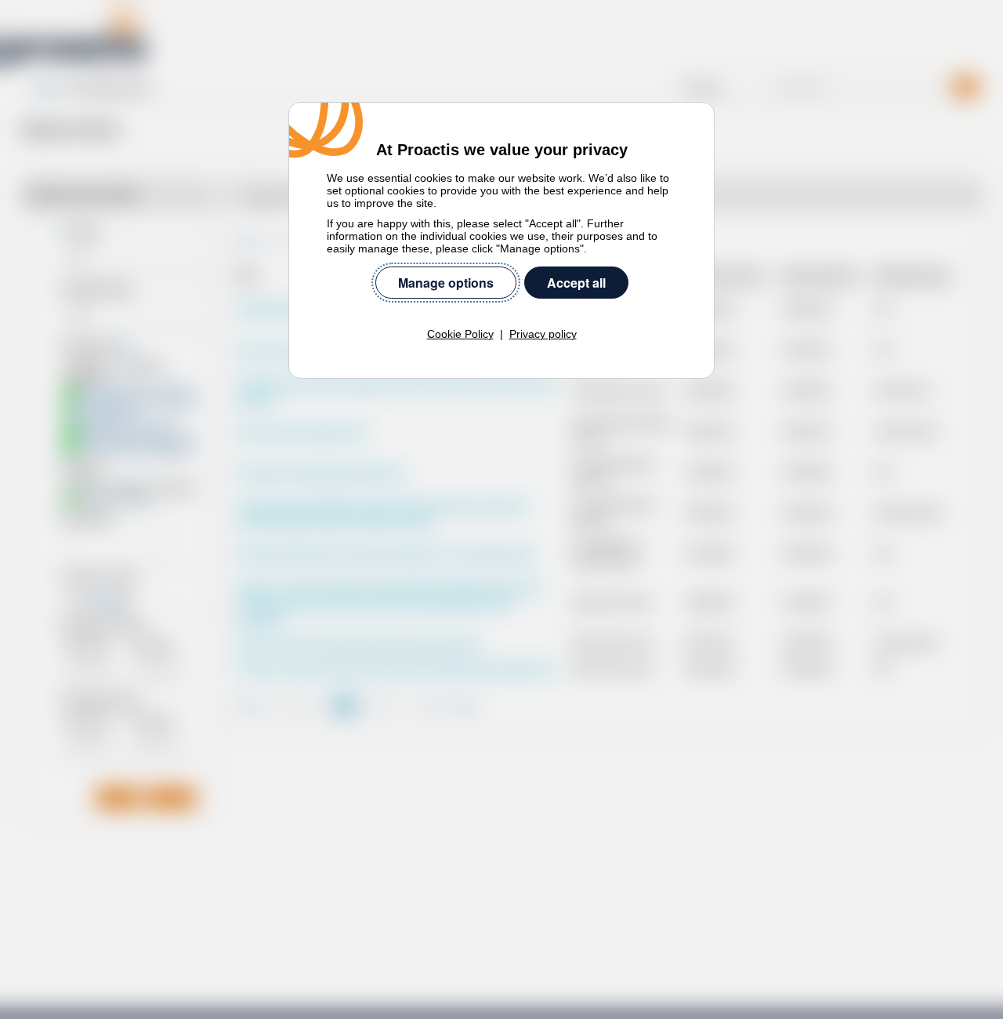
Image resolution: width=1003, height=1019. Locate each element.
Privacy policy (543, 334)
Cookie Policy (460, 334)
